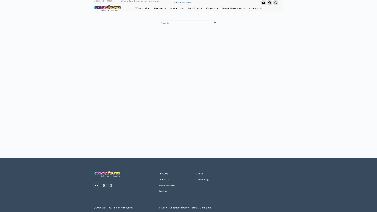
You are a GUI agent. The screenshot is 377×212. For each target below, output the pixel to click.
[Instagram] (275, 2)
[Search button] (215, 23)
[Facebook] (269, 2)
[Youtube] (263, 2)
